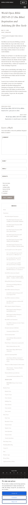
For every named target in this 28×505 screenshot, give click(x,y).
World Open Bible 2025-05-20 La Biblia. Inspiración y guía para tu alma (13, 108)
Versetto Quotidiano (9, 438)
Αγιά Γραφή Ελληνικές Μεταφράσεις (13, 249)
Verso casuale (8, 411)
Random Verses (6, 388)
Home (4, 209)
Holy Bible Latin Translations (11, 319)
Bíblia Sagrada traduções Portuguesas (13, 306)
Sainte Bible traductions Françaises (12, 289)
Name (4, 161)
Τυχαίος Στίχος (8, 394)
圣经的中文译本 (8, 379)
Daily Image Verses (7, 441)
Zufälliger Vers (8, 401)
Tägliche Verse (8, 428)
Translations (5, 213)
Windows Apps (6, 455)
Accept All (14, 493)
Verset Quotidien (8, 431)
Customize (14, 497)
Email (4, 168)
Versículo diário (8, 434)
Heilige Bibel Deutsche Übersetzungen (13, 281)
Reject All (14, 501)
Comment (5, 138)
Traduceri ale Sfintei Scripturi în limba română (14, 364)
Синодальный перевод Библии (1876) (15, 376)
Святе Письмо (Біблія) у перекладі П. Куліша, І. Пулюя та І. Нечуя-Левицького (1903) (15, 359)
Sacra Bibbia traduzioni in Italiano (12, 298)
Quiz (4, 451)
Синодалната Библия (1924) (13, 331)
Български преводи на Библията (12, 328)
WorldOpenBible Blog (8, 444)
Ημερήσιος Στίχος (9, 421)
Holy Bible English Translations (12, 216)
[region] (14, 492)
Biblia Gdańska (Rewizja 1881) (13, 346)
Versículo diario (8, 424)
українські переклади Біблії (11, 354)
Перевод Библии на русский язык (12, 373)
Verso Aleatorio (8, 398)
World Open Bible (7, 2)
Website (5, 176)
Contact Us (5, 448)
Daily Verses (6, 414)
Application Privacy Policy (9, 461)
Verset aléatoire (8, 404)
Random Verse (8, 391)
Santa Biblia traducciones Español (12, 273)
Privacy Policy (6, 458)
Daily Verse (7, 418)
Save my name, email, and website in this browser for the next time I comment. (6, 188)
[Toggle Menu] (25, 7)
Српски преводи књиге (10, 334)
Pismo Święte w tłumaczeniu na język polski (14, 343)
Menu (23, 2)
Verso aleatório (8, 408)
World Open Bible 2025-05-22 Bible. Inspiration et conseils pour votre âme (16, 117)
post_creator (6, 32)
